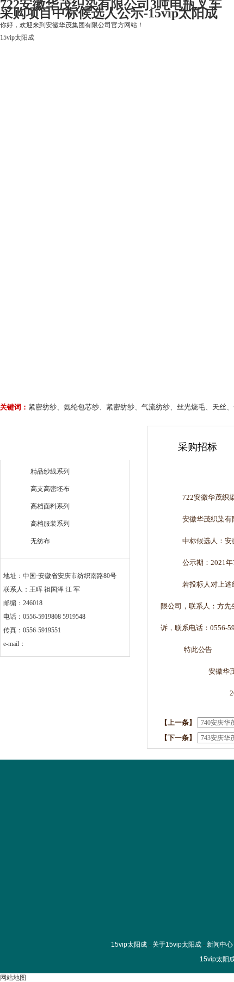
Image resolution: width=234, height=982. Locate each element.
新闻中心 (220, 944)
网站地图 (13, 977)
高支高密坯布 (50, 489)
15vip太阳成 (17, 37)
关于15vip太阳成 (99, 107)
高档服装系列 (50, 523)
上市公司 (165, 107)
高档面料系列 (50, 506)
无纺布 (40, 541)
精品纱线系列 (50, 471)
